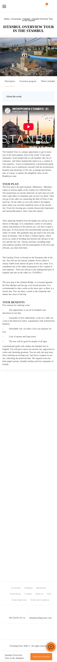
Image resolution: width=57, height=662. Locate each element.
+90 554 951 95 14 (17, 618)
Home (6, 19)
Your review (12, 450)
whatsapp (34, 632)
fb (12, 632)
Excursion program (28, 81)
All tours (50, 525)
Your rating (12, 445)
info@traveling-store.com (40, 618)
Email (9, 482)
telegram (45, 632)
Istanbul (26, 19)
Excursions (16, 19)
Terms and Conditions (39, 600)
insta (23, 632)
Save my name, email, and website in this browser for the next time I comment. (25, 488)
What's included (48, 81)
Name (9, 477)
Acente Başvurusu (19, 600)
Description (10, 81)
